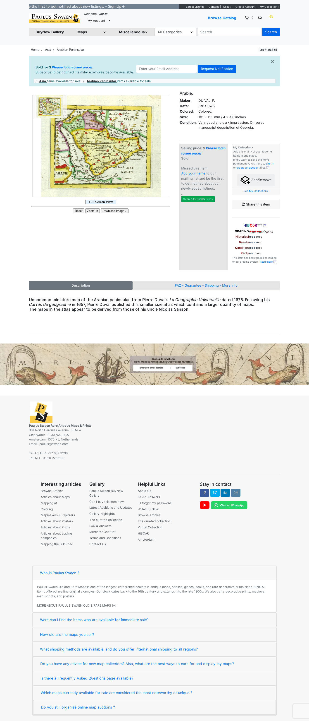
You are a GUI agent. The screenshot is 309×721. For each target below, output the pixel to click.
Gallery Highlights (102, 513)
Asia (48, 49)
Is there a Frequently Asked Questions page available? (86, 678)
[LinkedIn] (225, 492)
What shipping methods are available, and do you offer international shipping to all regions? (119, 649)
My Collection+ (269, 6)
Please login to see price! (72, 67)
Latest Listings (195, 6)
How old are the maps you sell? (67, 634)
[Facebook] (204, 492)
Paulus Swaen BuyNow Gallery (106, 493)
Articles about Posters (57, 521)
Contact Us (97, 544)
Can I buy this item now (106, 501)
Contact (214, 6)
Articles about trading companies (56, 536)
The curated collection (105, 520)
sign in (270, 163)
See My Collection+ (256, 191)
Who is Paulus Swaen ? (59, 573)
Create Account (245, 6)
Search (271, 32)
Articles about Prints (55, 527)
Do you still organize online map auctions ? (78, 707)
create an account (247, 167)
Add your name (193, 173)
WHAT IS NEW (148, 509)
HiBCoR (143, 533)
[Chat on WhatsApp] (229, 505)
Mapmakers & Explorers (58, 515)
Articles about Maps (55, 497)
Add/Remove (261, 180)
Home (35, 49)
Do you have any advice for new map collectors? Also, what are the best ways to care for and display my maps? (137, 663)
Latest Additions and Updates (110, 507)
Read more (266, 261)
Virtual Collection (150, 527)
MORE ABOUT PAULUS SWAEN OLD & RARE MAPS (74, 605)
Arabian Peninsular (70, 49)
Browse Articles (52, 491)
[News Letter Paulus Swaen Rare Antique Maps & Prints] (154, 364)
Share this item (257, 204)
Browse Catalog (222, 18)
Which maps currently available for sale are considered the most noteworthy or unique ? (116, 692)
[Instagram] (235, 492)
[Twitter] (215, 492)
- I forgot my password (154, 503)
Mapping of (49, 503)
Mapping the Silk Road (57, 544)
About (227, 6)
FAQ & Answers (100, 526)
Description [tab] (80, 285)
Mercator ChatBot (102, 532)
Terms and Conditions (105, 538)
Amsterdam (146, 539)
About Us (144, 491)
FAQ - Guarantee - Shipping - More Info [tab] (206, 285)
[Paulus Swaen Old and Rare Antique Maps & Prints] (54, 18)
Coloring (47, 509)
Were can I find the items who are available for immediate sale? (94, 619)
